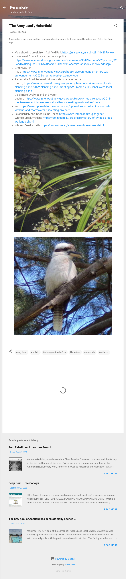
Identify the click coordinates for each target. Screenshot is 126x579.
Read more (110, 473)
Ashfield (35, 352)
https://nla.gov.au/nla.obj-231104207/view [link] (88, 52)
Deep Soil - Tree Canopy (24, 483)
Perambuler (19, 7)
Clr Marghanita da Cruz (54, 352)
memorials (89, 352)
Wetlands (103, 352)
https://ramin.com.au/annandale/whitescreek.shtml (72, 125)
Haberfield (75, 352)
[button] (115, 26)
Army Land (21, 352)
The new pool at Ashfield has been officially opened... (42, 518)
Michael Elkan (70, 565)
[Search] (122, 8)
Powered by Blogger (65, 558)
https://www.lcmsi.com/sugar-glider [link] (81, 113)
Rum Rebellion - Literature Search (30, 447)
